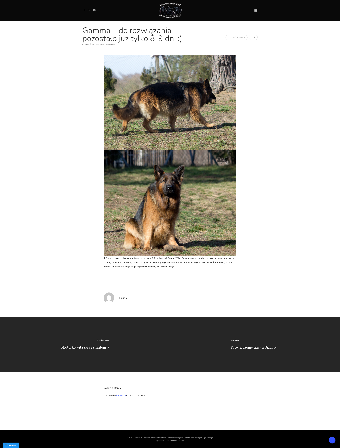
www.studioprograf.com (174, 440)
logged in (121, 395)
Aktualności (110, 44)
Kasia (87, 44)
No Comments (237, 37)
